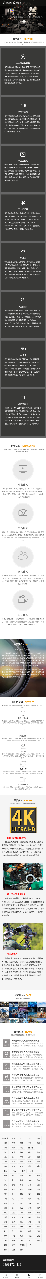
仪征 (29, 1236)
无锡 (29, 1143)
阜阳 (29, 1175)
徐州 (38, 1143)
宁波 (21, 1157)
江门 (13, 1203)
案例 (28, 1277)
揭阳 (38, 1212)
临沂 (5, 1194)
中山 (21, 1212)
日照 (38, 1189)
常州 (5, 1147)
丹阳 (38, 1231)
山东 (5, 1143)
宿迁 (5, 1157)
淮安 (5, 1152)
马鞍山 (14, 1171)
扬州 (21, 1152)
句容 (13, 1236)
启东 (5, 1240)
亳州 (13, 1180)
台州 (5, 1166)
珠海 (29, 1198)
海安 (13, 1240)
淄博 (13, 1185)
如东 (38, 1240)
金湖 (29, 1217)
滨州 (29, 1194)
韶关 (13, 1198)
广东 (13, 1143)
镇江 (29, 1152)
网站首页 (5, 1277)
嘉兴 (38, 1157)
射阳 (38, 1222)
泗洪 (13, 1222)
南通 (21, 1147)
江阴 (13, 1250)
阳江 (38, 1208)
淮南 (5, 1171)
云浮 (5, 1217)
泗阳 (5, 1222)
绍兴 (13, 1161)
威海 (29, 1189)
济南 (38, 1180)
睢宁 (5, 1231)
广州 (5, 1198)
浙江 (29, 1138)
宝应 (38, 1236)
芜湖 (29, 1166)
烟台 (38, 1185)
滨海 (13, 1226)
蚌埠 (38, 1166)
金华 (21, 1161)
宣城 (29, 1180)
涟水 (13, 1217)
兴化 (13, 1231)
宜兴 (21, 1250)
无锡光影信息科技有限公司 (17, 1273)
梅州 (13, 1208)
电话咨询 (40, 1277)
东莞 (13, 1212)
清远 (5, 1212)
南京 (21, 1143)
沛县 (38, 1226)
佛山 (5, 1203)
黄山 (13, 1175)
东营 (29, 1185)
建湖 (29, 1222)
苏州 (13, 1147)
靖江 (21, 1231)
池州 (21, 1180)
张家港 (22, 1245)
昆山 (31, 1245)
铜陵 (31, 1171)
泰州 (38, 1152)
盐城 (13, 1152)
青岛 (5, 1185)
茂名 (29, 1203)
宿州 (38, 1175)
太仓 (5, 1250)
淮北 (23, 1171)
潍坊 (5, 1189)
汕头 (38, 1198)
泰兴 (29, 1231)
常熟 (13, 1245)
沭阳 (38, 1217)
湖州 (5, 1161)
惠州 (5, 1208)
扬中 (5, 1236)
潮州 (29, 1212)
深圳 (21, 1198)
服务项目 (17, 1277)
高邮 (21, 1236)
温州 (29, 1157)
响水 (21, 1226)
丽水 (13, 1166)
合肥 (21, 1166)
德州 (13, 1194)
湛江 (21, 1203)
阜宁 (5, 1226)
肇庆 (38, 1203)
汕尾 (21, 1208)
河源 (29, 1208)
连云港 (30, 1147)
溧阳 (5, 1245)
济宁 (13, 1189)
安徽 (38, 1138)
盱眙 (21, 1217)
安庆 (5, 1175)
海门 (29, 1240)
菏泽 (38, 1194)
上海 (13, 1138)
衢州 (29, 1161)
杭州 (13, 1157)
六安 (5, 1180)
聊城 (21, 1194)
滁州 (21, 1175)
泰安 (21, 1189)
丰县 (29, 1226)
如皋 (21, 1240)
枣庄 (21, 1185)
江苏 (21, 1138)
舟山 (38, 1161)
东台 (21, 1222)
